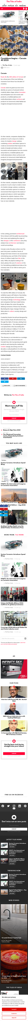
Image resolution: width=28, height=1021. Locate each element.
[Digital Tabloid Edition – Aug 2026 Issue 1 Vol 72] (14, 496)
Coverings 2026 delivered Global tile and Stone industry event (14, 628)
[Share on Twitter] (5, 382)
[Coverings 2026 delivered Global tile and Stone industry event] (14, 618)
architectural (20, 233)
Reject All (14, 1017)
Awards (3, 523)
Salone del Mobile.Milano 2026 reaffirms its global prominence (12, 603)
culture (12, 311)
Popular (11, 6)
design (14, 141)
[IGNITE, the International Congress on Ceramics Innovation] (14, 475)
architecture (12, 243)
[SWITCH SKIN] (24, 8)
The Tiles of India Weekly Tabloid (9, 502)
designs (6, 240)
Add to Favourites (20, 385)
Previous (1, 17)
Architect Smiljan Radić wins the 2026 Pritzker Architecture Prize (12, 527)
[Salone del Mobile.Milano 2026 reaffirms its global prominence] (14, 594)
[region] (14, 1008)
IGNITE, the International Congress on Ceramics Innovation (13, 484)
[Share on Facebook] (5, 378)
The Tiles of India (14, 2)
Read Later (7, 385)
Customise (14, 1013)
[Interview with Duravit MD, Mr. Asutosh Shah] (14, 692)
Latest (4, 6)
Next (27, 17)
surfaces (19, 99)
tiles (19, 258)
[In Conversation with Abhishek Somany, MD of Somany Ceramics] (14, 725)
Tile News (3, 460)
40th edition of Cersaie (16, 77)
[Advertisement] (14, 121)
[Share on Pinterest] (13, 378)
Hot (16, 6)
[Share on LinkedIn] (21, 378)
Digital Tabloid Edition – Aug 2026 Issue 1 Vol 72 (17, 890)
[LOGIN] (26, 8)
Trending (22, 6)
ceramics (19, 263)
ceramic (3, 346)
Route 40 (3, 77)
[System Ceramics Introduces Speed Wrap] (9, 15)
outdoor (10, 143)
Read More (12, 855)
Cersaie (3, 87)
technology (16, 300)
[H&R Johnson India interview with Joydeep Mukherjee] (14, 709)
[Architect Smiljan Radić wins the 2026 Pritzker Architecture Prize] (14, 517)
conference (17, 240)
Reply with (25, 638)
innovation (22, 92)
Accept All (14, 1009)
